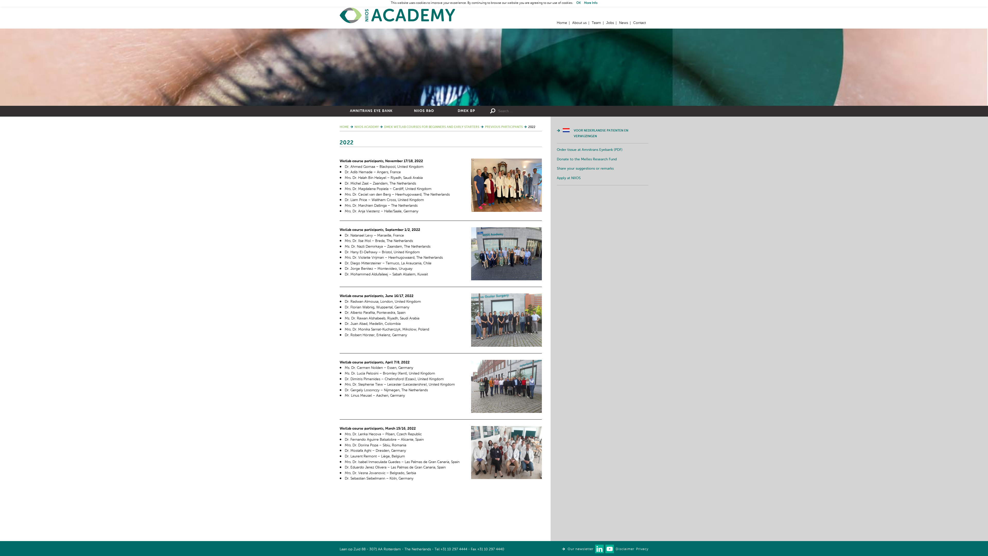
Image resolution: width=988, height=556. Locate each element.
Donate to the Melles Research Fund (587, 159)
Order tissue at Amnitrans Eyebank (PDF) (589, 150)
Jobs (610, 23)
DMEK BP (466, 111)
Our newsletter (580, 549)
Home (397, 16)
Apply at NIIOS (569, 178)
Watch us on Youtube (609, 549)
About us (579, 23)
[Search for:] (535, 111)
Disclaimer (625, 549)
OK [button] (578, 3)
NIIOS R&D (424, 111)
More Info (590, 3)
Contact (639, 23)
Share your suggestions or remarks (585, 168)
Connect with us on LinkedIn (599, 549)
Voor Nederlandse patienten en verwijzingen (601, 133)
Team (596, 23)
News (623, 23)
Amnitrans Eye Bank (371, 111)
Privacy (642, 549)
